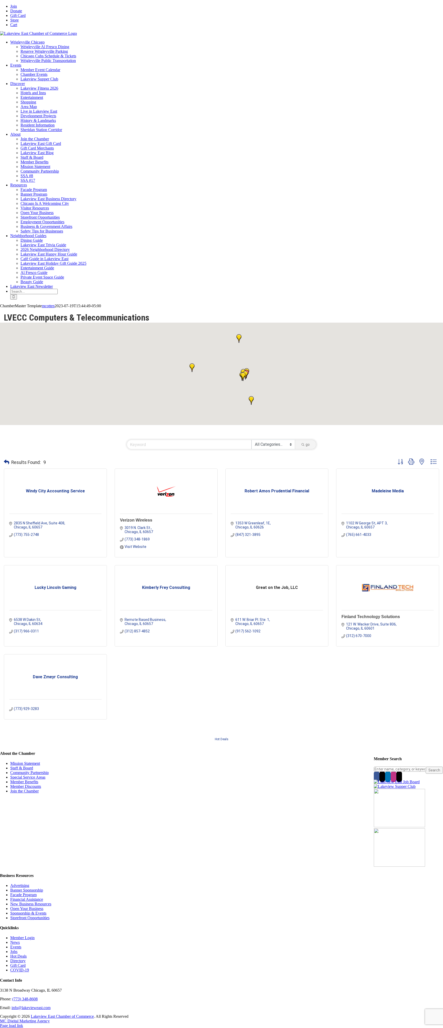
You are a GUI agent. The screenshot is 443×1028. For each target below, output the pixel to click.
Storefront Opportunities (29, 918)
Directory (18, 961)
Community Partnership (29, 772)
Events (15, 947)
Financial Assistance (26, 899)
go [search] (308, 444)
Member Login (22, 938)
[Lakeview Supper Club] (395, 786)
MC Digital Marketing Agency (25, 1021)
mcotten (48, 306)
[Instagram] (393, 776)
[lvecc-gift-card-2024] (399, 865)
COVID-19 (19, 970)
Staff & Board (21, 768)
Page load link (11, 1025)
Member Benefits (24, 782)
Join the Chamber (24, 791)
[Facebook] (376, 776)
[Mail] (399, 776)
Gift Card (18, 965)
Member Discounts (25, 786)
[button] (251, 400)
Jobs (13, 951)
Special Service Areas (27, 777)
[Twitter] (382, 776)
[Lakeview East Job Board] (397, 782)
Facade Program (23, 895)
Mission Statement (25, 763)
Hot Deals (221, 739)
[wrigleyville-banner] (399, 826)
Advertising (19, 885)
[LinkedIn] (388, 776)
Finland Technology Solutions (370, 616)
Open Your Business (26, 908)
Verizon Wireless (136, 520)
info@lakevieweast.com (31, 1007)
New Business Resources (30, 904)
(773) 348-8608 (25, 999)
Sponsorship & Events (28, 913)
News (15, 942)
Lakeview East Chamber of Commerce (62, 1016)
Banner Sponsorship (26, 890)
